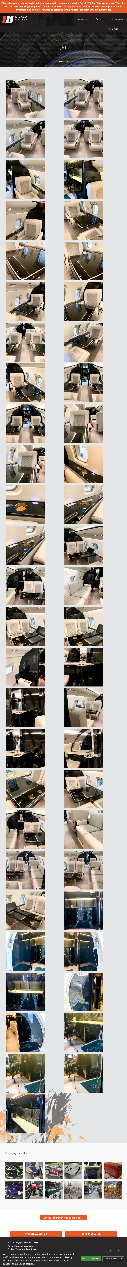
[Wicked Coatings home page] (12, 21)
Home (61, 61)
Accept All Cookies (91, 1258)
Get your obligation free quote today (62, 1217)
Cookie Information (113, 1258)
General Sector (91, 1233)
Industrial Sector (36, 1233)
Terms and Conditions (25, 1249)
